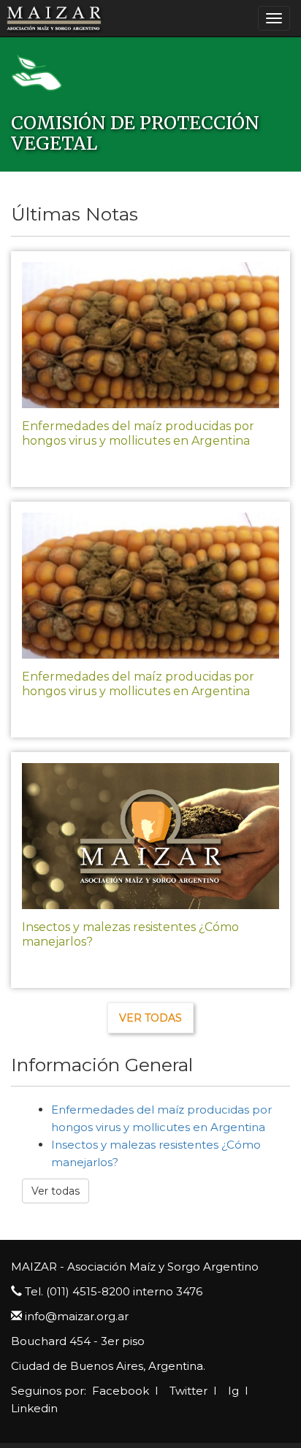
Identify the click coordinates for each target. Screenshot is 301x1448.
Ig (232, 1391)
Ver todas (150, 1017)
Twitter (187, 1391)
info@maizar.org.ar (77, 1316)
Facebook (119, 1391)
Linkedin (34, 1408)
